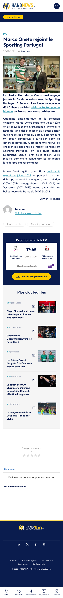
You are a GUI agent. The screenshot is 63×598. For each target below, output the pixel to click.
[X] (27, 544)
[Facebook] (35, 544)
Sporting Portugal (40, 223)
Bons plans (22, 564)
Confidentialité (38, 564)
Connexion (9, 469)
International (13, 17)
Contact (13, 560)
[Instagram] (44, 544)
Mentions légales (29, 560)
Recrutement (47, 560)
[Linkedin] (19, 544)
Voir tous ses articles (28, 213)
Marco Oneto (14, 223)
